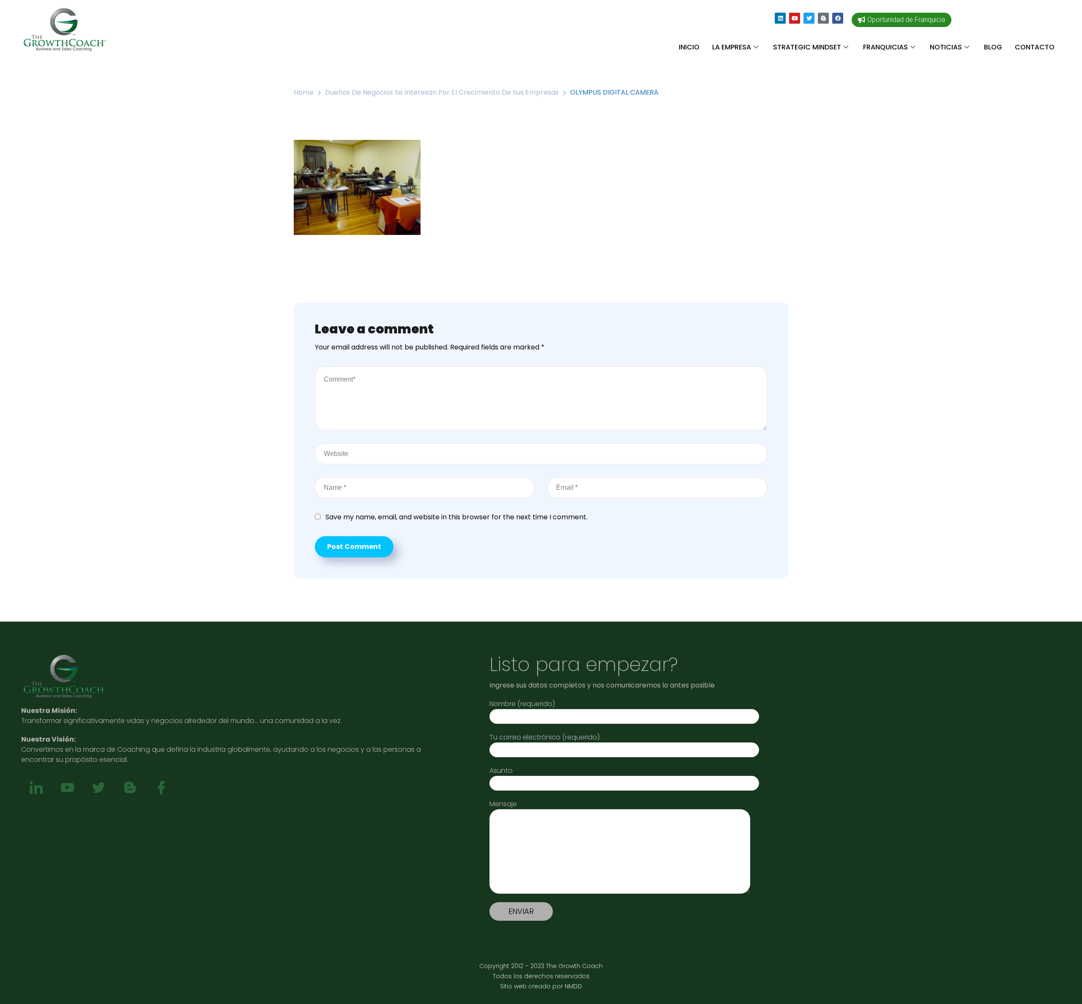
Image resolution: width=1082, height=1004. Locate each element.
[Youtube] (794, 18)
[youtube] (67, 788)
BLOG (993, 47)
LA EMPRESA (731, 47)
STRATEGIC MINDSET (807, 47)
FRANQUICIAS (885, 47)
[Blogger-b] (823, 18)
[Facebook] (837, 18)
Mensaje (503, 804)
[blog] (129, 788)
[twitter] (98, 788)
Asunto (501, 770)
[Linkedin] (780, 18)
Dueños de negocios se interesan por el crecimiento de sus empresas (442, 92)
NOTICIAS (946, 47)
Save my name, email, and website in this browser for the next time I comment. (456, 517)
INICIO (689, 47)
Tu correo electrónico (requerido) (544, 737)
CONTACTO (1035, 47)
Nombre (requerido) (522, 704)
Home (304, 92)
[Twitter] (808, 18)
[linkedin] (36, 788)
